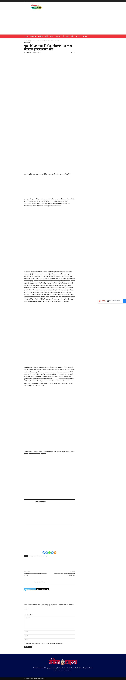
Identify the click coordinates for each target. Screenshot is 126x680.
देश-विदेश (58, 36)
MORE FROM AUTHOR (42, 589)
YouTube (84, 36)
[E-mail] (27, 527)
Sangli (46, 556)
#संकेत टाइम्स (30, 556)
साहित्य (67, 36)
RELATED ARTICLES (30, 589)
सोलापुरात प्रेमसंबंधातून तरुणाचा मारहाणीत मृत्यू (32, 604)
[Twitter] (28, 55)
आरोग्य (72, 36)
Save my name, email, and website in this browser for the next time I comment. (44, 643)
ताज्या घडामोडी (33, 36)
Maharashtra (40, 556)
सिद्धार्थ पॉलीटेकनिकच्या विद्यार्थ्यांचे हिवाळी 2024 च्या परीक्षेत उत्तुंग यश (35, 574)
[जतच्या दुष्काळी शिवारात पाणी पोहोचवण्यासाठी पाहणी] (67, 597)
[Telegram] (52, 552)
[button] (100, 36)
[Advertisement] (63, 23)
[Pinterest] (32, 55)
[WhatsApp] (35, 55)
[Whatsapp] (49, 552)
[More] (39, 55)
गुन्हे (63, 36)
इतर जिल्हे (40, 36)
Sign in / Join (26, 1)
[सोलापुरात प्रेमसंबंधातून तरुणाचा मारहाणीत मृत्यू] (32, 597)
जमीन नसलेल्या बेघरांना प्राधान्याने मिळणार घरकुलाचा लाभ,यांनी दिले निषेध (64, 574)
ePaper (78, 36)
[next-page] (27, 609)
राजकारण (52, 36)
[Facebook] (25, 55)
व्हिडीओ (46, 36)
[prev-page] (25, 609)
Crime (35, 556)
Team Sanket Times (29, 52)
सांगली (34, 40)
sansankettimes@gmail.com (65, 671)
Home (26, 36)
